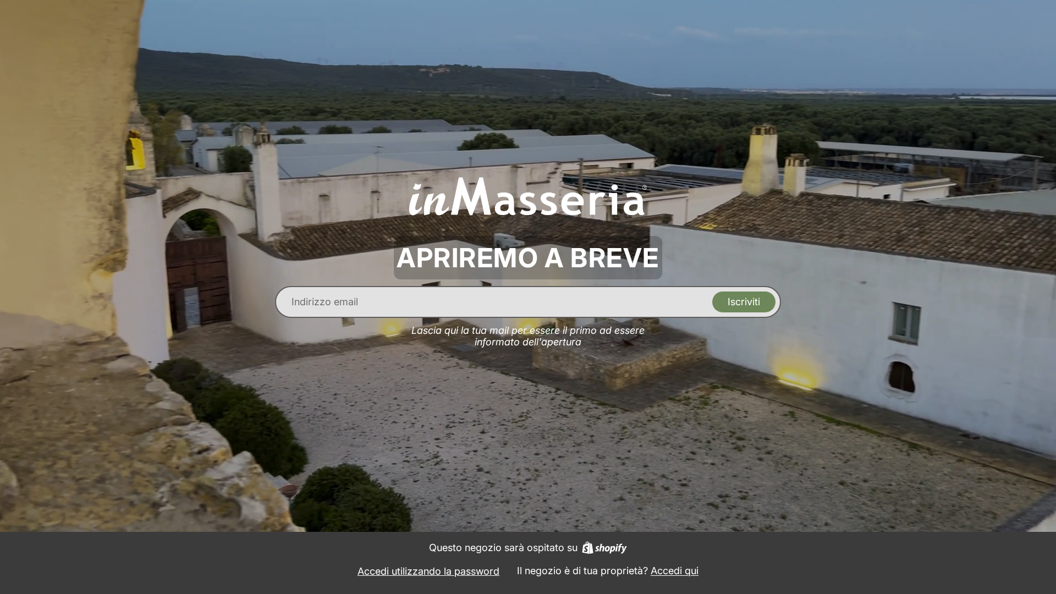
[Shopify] (604, 547)
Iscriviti (744, 301)
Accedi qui (674, 570)
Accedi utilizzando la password (428, 571)
